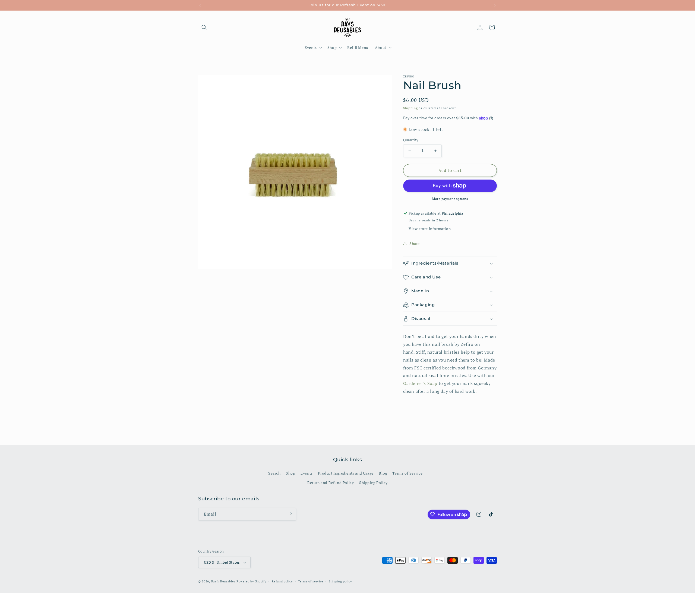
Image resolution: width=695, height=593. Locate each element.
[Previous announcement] (200, 5)
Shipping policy (340, 581)
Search (274, 473)
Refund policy (282, 581)
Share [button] (414, 243)
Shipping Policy (373, 482)
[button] (204, 27)
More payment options (450, 199)
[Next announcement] (495, 5)
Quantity (410, 139)
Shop (290, 473)
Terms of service (310, 581)
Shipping (410, 108)
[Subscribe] (290, 513)
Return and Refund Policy (330, 482)
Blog (383, 473)
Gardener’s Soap (420, 384)
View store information (430, 228)
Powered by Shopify (251, 581)
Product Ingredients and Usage (345, 473)
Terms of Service (407, 473)
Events (307, 473)
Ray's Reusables (223, 581)
